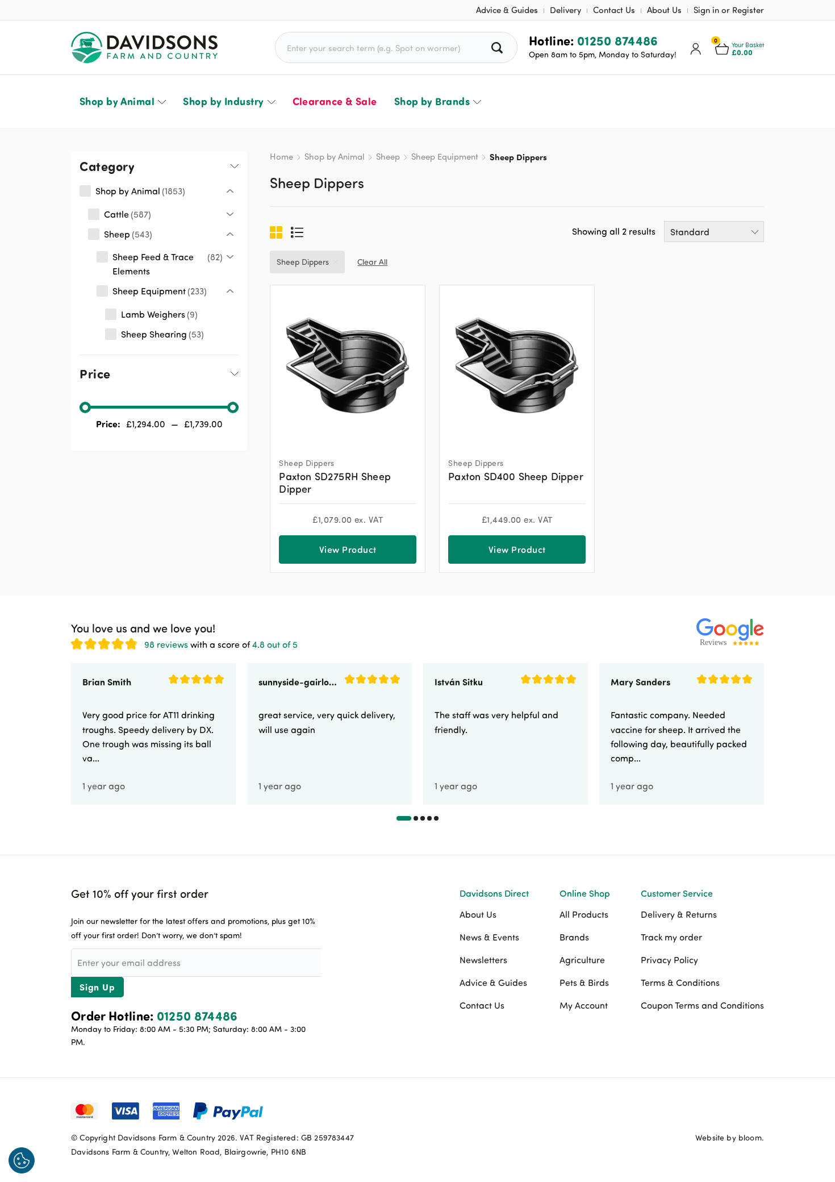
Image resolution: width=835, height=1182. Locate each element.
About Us (664, 10)
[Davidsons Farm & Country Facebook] (698, 1109)
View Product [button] (348, 549)
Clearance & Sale (335, 101)
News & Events (489, 937)
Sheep (388, 156)
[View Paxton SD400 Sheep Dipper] (517, 366)
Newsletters (483, 959)
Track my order (671, 937)
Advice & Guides (507, 10)
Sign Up (97, 987)
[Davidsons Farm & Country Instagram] (755, 1109)
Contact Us (614, 10)
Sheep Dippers (303, 262)
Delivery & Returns (679, 914)
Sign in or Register (729, 10)
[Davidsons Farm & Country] (144, 47)
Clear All (372, 262)
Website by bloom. (729, 1137)
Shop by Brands (432, 101)
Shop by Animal (117, 101)
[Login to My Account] (695, 47)
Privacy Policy (669, 959)
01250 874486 (617, 40)
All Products (584, 914)
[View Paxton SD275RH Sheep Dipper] (347, 366)
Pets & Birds (584, 982)
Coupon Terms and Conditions (702, 1005)
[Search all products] (498, 47)
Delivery (565, 10)
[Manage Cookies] (22, 1160)
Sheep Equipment (444, 156)
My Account (584, 1005)
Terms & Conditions (680, 982)
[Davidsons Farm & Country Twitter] (727, 1109)
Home (281, 156)
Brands (574, 937)
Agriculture (582, 959)
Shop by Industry (223, 101)
